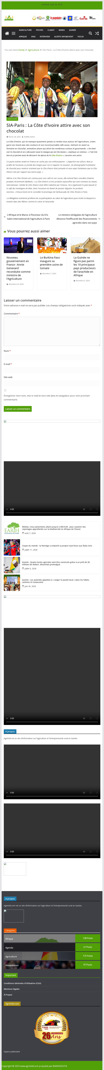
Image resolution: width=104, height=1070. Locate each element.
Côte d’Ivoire (56, 155)
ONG (33, 36)
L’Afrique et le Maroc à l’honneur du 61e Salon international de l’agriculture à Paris (28, 216)
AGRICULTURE (25, 30)
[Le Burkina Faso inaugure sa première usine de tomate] (52, 239)
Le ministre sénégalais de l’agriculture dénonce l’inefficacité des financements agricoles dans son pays (76, 218)
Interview (45, 36)
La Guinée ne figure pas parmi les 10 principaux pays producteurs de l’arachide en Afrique (85, 266)
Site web (8, 377)
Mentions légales (12, 989)
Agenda (9, 947)
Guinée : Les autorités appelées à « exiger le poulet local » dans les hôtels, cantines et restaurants (56, 581)
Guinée (72, 30)
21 (87, 947)
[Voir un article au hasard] (97, 33)
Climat (51, 30)
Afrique (23, 36)
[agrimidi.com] (7, 33)
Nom (7, 350)
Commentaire (12, 313)
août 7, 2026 (30, 533)
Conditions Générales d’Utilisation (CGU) (22, 983)
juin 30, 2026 (30, 586)
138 (88, 938)
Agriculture (12, 119)
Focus (81, 36)
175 (88, 955)
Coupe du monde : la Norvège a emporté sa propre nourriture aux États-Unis (57, 546)
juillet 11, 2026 (31, 549)
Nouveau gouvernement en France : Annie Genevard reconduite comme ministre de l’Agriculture (18, 268)
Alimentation (12, 965)
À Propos (8, 994)
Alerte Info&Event (63, 36)
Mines (62, 30)
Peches (39, 30)
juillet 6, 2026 (30, 568)
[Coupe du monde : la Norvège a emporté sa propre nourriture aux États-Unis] (12, 547)
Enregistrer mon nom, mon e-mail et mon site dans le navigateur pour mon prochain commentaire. (47, 397)
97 (87, 964)
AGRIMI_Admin (29, 137)
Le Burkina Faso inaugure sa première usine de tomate (51, 263)
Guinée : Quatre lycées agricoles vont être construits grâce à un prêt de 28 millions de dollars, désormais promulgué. (56, 563)
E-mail (8, 364)
